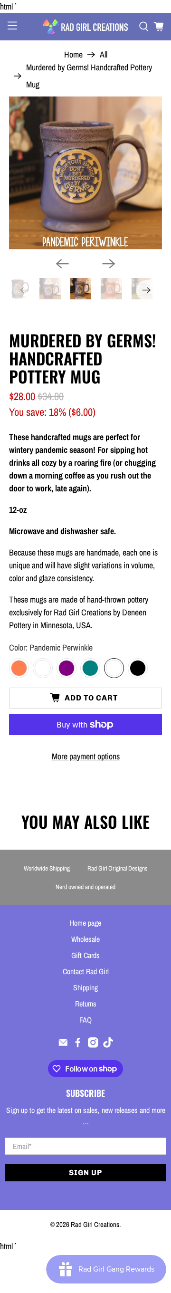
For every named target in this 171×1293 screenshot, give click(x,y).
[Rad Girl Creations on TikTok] (108, 1045)
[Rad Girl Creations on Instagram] (93, 1045)
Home (73, 54)
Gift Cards (85, 955)
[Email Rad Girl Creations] (63, 1045)
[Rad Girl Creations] (85, 26)
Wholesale (85, 939)
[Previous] (62, 264)
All (103, 54)
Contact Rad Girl (86, 971)
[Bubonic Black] (138, 668)
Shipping (85, 987)
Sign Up (85, 1172)
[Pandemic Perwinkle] (114, 668)
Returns (85, 1003)
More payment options (86, 756)
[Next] (109, 264)
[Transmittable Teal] (90, 668)
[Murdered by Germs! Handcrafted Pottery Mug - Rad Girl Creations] (85, 173)
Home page (85, 923)
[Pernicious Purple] (66, 668)
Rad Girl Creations (95, 1224)
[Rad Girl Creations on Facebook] (78, 1045)
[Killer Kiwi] (43, 668)
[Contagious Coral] (19, 668)
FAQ (85, 1020)
